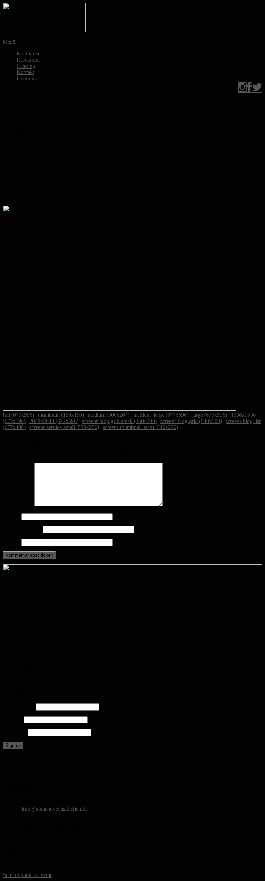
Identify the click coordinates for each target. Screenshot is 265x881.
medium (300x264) (108, 415)
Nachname (14, 732)
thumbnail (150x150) (61, 415)
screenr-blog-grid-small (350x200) (119, 421)
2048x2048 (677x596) (53, 421)
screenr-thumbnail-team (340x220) (140, 427)
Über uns (27, 78)
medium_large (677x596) (160, 415)
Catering (26, 66)
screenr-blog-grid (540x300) (191, 421)
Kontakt (25, 72)
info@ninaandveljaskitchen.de (55, 809)
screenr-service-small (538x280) (64, 427)
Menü (9, 42)
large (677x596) (209, 415)
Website (11, 542)
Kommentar (18, 504)
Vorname (12, 719)
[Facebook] (249, 89)
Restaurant (28, 60)
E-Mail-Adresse (22, 529)
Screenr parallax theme (27, 875)
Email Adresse (18, 707)
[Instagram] (242, 89)
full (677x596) (18, 415)
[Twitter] (257, 89)
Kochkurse (28, 54)
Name (11, 516)
